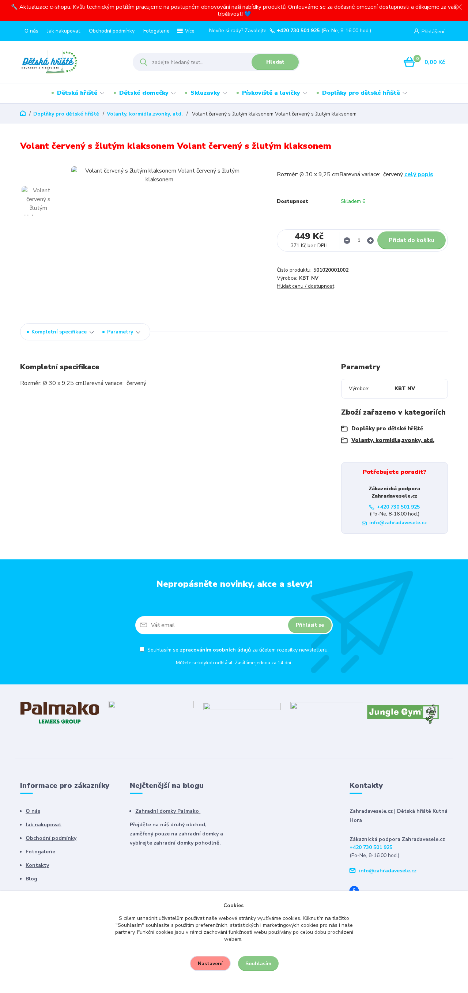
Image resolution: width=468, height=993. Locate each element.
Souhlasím (258, 963)
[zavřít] (459, 7)
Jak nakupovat (63, 30)
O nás (31, 30)
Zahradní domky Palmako (167, 811)
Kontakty (37, 865)
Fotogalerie (156, 30)
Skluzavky (205, 93)
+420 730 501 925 (298, 30)
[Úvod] (70, 62)
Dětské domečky (144, 93)
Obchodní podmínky (112, 30)
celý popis (418, 174)
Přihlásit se (310, 625)
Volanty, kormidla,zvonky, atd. (145, 113)
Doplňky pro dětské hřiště (361, 93)
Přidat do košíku (411, 240)
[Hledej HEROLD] (151, 712)
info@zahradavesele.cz (398, 522)
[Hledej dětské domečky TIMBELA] (242, 712)
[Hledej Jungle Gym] (403, 712)
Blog (31, 878)
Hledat (275, 61)
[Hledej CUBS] (326, 712)
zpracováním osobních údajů (215, 649)
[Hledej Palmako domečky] (59, 712)
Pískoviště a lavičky (271, 93)
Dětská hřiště (77, 93)
